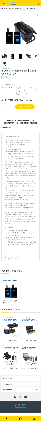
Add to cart (26, 107)
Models (5, 278)
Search (30, 3)
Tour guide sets (31, 8)
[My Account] (34, 3)
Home (3, 8)
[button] (38, 15)
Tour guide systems (15, 8)
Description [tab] (6, 127)
